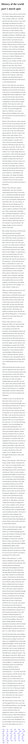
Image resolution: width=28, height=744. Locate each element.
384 (15, 729)
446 (7, 738)
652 (11, 735)
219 (19, 738)
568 (7, 735)
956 (3, 738)
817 (15, 740)
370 (11, 729)
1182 (23, 740)
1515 (15, 738)
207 (22, 733)
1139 (19, 735)
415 (7, 742)
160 (7, 731)
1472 (3, 729)
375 (19, 740)
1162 (3, 740)
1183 (19, 733)
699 (24, 731)
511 (7, 729)
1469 (11, 731)
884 (22, 738)
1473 (7, 736)
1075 (3, 731)
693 (23, 729)
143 (3, 736)
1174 (16, 731)
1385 (23, 735)
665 (15, 735)
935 (12, 740)
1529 (19, 729)
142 (11, 738)
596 (14, 733)
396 (3, 733)
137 (7, 733)
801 (22, 736)
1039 (20, 731)
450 (19, 736)
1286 (3, 735)
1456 (8, 740)
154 (11, 733)
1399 (3, 742)
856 (11, 736)
